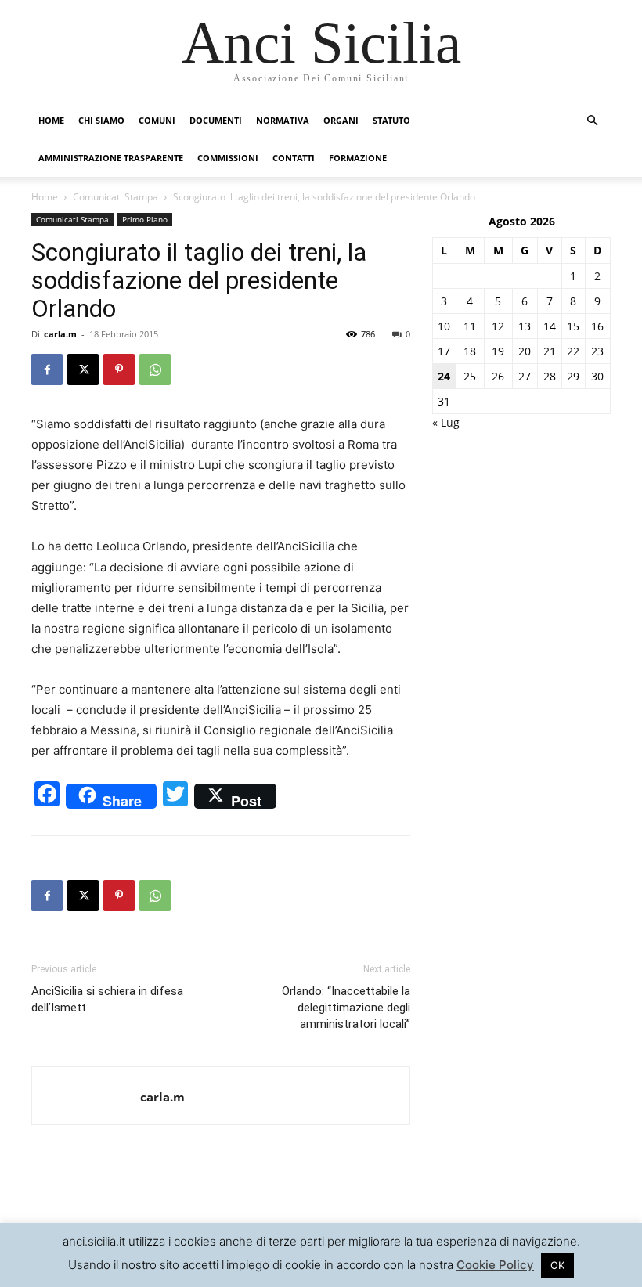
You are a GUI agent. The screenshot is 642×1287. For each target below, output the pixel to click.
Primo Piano (145, 219)
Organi (341, 120)
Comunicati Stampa (115, 197)
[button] (592, 121)
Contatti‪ (293, 158)
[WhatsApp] (155, 369)
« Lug (446, 422)
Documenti (215, 120)
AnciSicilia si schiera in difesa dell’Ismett (107, 999)
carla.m (60, 334)
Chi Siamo (101, 120)
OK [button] (557, 1265)
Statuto (391, 120)
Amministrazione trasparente (110, 158)
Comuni (157, 120)
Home (51, 120)
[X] (83, 369)
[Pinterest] (119, 369)
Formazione (358, 158)
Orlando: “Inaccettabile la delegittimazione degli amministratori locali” (346, 1007)
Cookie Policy (495, 1264)
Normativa (282, 120)
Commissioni (227, 158)
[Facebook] (47, 369)
